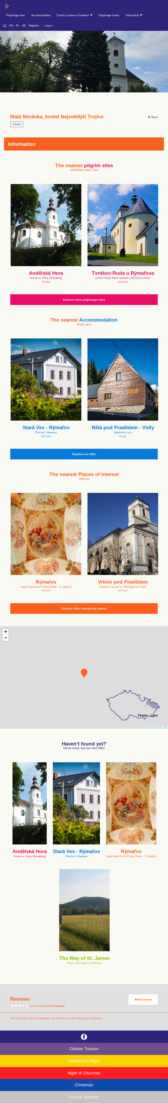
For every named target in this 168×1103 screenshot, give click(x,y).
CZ (5, 25)
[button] (84, 673)
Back (154, 117)
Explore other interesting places (84, 608)
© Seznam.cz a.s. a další (158, 728)
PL (17, 25)
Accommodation (41, 15)
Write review (143, 999)
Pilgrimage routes (109, 15)
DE (24, 25)
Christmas (84, 1085)
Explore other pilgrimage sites (84, 299)
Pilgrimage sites (15, 15)
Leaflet (146, 728)
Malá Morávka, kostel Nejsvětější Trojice (56, 116)
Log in (48, 25)
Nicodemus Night (84, 1061)
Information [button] (133, 15)
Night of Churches (84, 1073)
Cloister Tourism (84, 1049)
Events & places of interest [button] (73, 15)
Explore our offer (84, 454)
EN (11, 25)
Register (34, 25)
